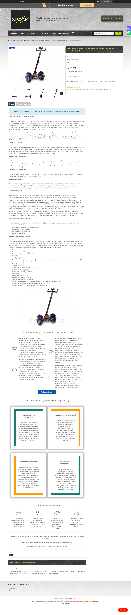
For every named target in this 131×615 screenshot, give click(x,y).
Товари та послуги (27, 33)
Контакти (44, 33)
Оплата (11, 591)
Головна (13, 33)
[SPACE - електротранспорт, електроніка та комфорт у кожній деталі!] (20, 19)
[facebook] (10, 555)
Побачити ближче (47, 392)
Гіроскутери (27, 40)
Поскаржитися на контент (77, 601)
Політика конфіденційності (92, 601)
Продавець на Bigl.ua (65, 600)
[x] (12, 555)
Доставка (12, 588)
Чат (124, 610)
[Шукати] (118, 33)
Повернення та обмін (60, 33)
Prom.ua (75, 598)
